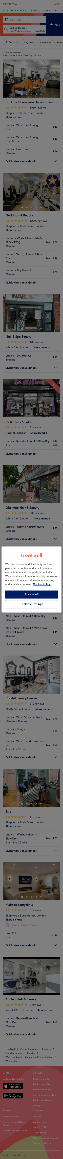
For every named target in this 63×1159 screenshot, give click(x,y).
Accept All (31, 594)
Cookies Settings (31, 604)
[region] (31, 579)
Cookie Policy (42, 584)
